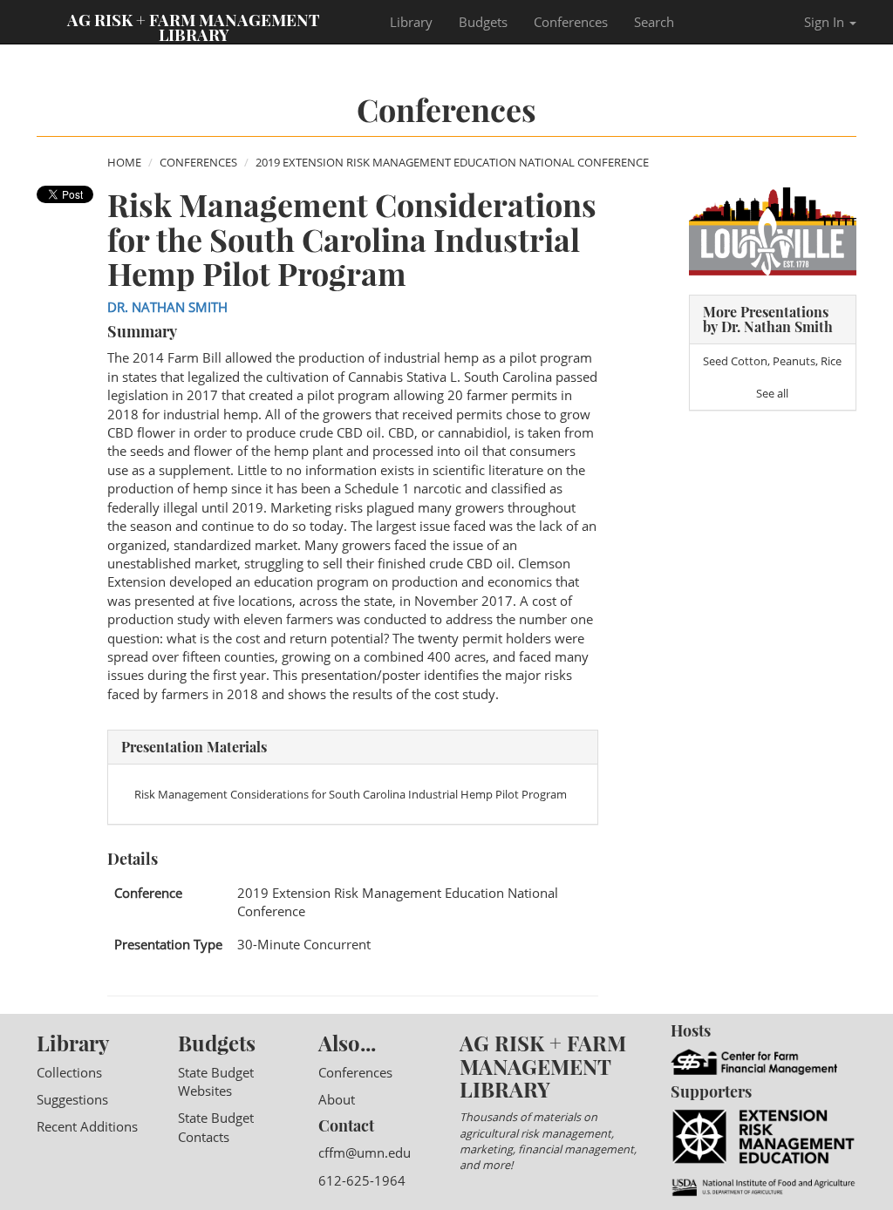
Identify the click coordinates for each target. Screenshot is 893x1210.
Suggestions (72, 1099)
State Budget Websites (216, 1081)
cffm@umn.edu (364, 1152)
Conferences (571, 22)
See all (772, 393)
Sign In (826, 22)
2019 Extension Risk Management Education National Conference (452, 162)
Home (124, 162)
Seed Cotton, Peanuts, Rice (772, 361)
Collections (69, 1072)
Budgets (483, 22)
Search (654, 22)
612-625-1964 (362, 1180)
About (336, 1099)
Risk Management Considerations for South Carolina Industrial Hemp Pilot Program (350, 794)
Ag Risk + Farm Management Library (193, 26)
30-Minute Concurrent (304, 944)
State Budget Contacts (216, 1127)
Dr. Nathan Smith (167, 307)
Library (411, 22)
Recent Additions (87, 1126)
